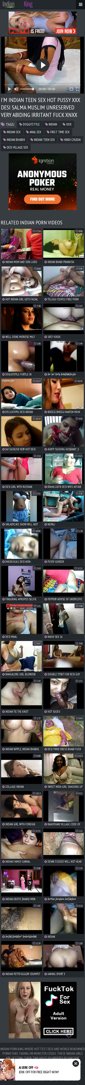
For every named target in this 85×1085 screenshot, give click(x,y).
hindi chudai (72, 140)
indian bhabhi (15, 140)
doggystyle (31, 124)
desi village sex (17, 147)
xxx (69, 124)
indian (52, 124)
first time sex (60, 132)
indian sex (13, 132)
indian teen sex (44, 140)
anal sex (35, 132)
